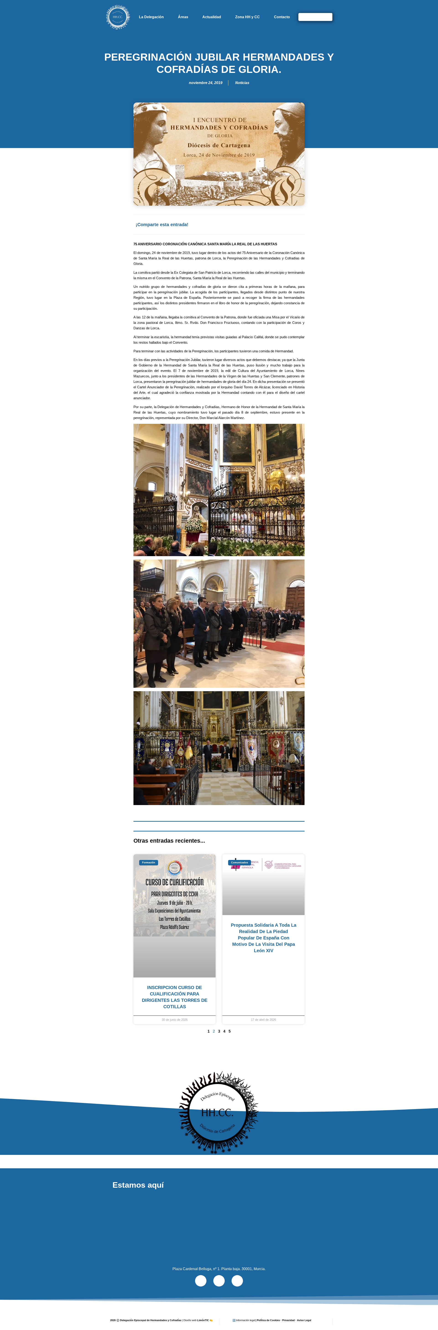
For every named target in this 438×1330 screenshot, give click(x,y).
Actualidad (211, 17)
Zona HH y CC (247, 17)
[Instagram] (237, 1281)
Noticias (242, 83)
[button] (253, 225)
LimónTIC (205, 1320)
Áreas (183, 17)
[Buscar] (327, 17)
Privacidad (288, 1320)
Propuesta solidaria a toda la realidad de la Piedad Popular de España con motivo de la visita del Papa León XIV (263, 938)
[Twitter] (200, 1281)
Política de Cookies (268, 1320)
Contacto (282, 17)
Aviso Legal (304, 1320)
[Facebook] (219, 1281)
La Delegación (151, 17)
